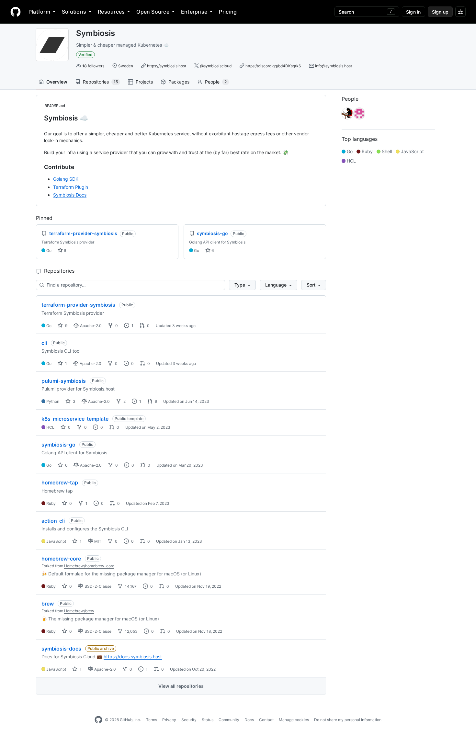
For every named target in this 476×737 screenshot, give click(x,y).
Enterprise (194, 11)
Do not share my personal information (347, 719)
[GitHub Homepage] (98, 720)
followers (93, 65)
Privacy (169, 719)
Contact (266, 719)
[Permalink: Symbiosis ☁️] (39, 117)
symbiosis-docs (61, 648)
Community (229, 719)
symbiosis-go (58, 444)
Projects (144, 82)
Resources (111, 11)
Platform (39, 11)
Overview (56, 82)
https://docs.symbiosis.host (133, 656)
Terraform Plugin (70, 187)
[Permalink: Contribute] (39, 166)
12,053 (131, 631)
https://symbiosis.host (166, 65)
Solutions (74, 11)
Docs (249, 719)
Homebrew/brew (79, 610)
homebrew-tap (59, 482)
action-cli (53, 520)
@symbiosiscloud (216, 65)
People (216, 82)
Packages (178, 82)
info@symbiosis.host (333, 65)
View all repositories (181, 686)
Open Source (152, 11)
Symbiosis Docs (69, 195)
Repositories (100, 82)
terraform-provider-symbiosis (78, 304)
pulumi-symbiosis (63, 381)
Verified (85, 54)
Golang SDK (65, 179)
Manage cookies (294, 719)
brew (47, 603)
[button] (242, 285)
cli (44, 343)
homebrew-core (61, 558)
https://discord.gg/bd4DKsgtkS (273, 65)
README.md (55, 106)
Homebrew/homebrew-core (89, 565)
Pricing (228, 11)
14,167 (130, 586)
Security (189, 719)
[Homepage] (15, 11)
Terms (151, 719)
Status (207, 719)
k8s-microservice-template (74, 418)
